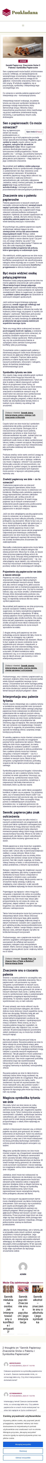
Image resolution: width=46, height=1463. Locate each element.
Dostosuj (23, 1451)
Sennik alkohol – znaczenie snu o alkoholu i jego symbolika (37, 1309)
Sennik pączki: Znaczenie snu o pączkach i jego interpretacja (23, 1309)
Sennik (23, 61)
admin (23, 1274)
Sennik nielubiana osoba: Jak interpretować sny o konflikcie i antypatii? (8, 1314)
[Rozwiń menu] (23, 25)
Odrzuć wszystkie (23, 1458)
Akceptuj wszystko (23, 1444)
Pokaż (39, 132)
